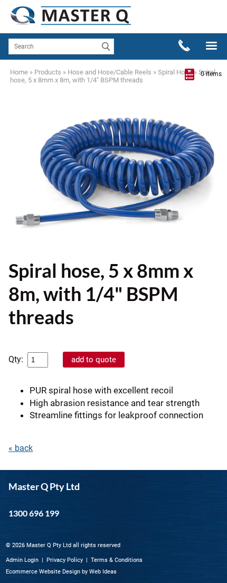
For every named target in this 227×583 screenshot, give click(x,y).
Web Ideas (103, 571)
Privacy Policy (64, 560)
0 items (211, 74)
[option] (113, 175)
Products (47, 72)
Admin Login (22, 560)
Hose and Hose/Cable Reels (110, 72)
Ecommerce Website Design (43, 571)
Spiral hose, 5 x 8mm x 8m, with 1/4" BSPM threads (112, 76)
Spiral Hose (175, 72)
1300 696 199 (33, 513)
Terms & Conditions (117, 560)
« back (20, 448)
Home (19, 72)
